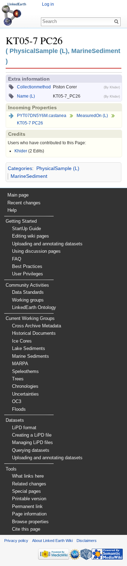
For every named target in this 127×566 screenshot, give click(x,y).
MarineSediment (29, 176)
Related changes (29, 483)
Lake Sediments (28, 348)
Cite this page (26, 529)
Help (12, 210)
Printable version (29, 498)
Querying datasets (30, 450)
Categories (20, 168)
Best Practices (27, 266)
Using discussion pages (36, 251)
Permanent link (27, 506)
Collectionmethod (34, 86)
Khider (20, 150)
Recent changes (24, 202)
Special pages (26, 491)
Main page (18, 195)
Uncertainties (25, 394)
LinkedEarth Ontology (34, 307)
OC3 (16, 401)
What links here (28, 476)
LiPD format (24, 427)
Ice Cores (22, 341)
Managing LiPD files (32, 442)
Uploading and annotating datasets (47, 243)
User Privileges (27, 273)
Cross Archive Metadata (36, 325)
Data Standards (28, 292)
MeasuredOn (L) (92, 115)
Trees (18, 378)
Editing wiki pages (30, 236)
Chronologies (25, 386)
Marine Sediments (30, 356)
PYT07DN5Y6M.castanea (41, 115)
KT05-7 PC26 (30, 123)
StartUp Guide (26, 228)
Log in (48, 4)
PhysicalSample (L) (57, 168)
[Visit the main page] (14, 14)
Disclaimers (87, 540)
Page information (29, 514)
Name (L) (26, 96)
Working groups (28, 300)
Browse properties (30, 521)
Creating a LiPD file (32, 435)
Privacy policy (16, 540)
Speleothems (25, 371)
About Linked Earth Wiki (52, 540)
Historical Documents (34, 333)
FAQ (16, 259)
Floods (19, 409)
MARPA (20, 363)
